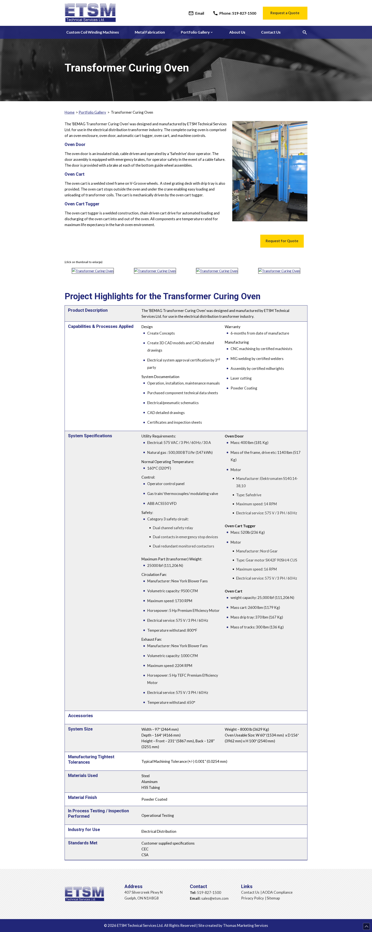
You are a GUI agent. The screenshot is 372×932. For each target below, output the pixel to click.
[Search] (304, 32)
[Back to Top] (366, 926)
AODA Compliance (277, 892)
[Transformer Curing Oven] (93, 272)
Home (69, 112)
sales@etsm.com (215, 898)
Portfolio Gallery (92, 112)
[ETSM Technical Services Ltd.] (90, 13)
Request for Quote (282, 241)
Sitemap (273, 898)
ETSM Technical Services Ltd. (140, 925)
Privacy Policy (252, 898)
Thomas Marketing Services (245, 925)
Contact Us (250, 892)
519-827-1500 (209, 892)
